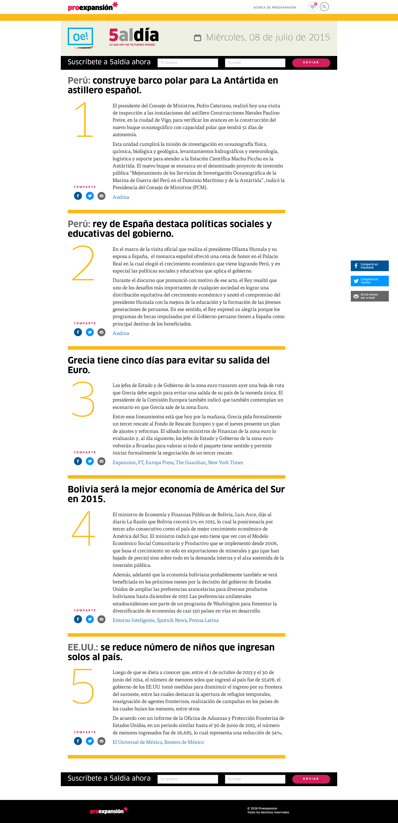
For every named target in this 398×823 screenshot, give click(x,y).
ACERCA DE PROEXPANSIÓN (274, 7)
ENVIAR (311, 62)
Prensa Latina (204, 619)
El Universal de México (137, 741)
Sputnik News (172, 619)
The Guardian (191, 462)
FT (140, 462)
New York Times (225, 462)
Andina (121, 196)
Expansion (124, 462)
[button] (101, 196)
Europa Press (159, 462)
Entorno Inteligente (133, 619)
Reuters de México (184, 741)
